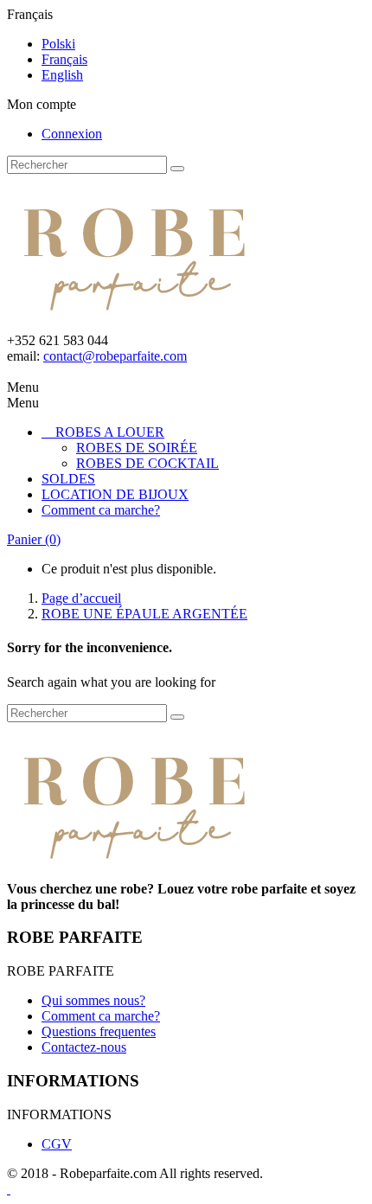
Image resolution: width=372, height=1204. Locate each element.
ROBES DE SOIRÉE (136, 447)
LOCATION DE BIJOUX (115, 494)
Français (64, 59)
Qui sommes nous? (93, 1000)
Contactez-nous (84, 1047)
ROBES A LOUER (109, 432)
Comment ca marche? (101, 510)
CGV (57, 1144)
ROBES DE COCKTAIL (147, 463)
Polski (58, 43)
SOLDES (68, 478)
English (62, 74)
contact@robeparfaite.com (115, 356)
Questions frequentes (99, 1031)
